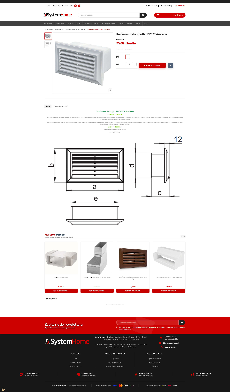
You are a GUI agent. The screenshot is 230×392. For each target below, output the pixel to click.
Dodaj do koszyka (152, 65)
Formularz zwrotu (75, 366)
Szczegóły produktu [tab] (61, 106)
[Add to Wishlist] (170, 65)
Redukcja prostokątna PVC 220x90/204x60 (169, 277)
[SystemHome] (57, 15)
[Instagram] (79, 6)
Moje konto (56, 5)
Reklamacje (154, 366)
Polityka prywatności (115, 362)
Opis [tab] (48, 106)
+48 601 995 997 (180, 6)
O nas (75, 359)
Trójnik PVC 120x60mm (61, 277)
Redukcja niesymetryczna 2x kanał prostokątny (97, 277)
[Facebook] (75, 6)
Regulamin (115, 359)
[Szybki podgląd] (75, 244)
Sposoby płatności (155, 359)
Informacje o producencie (124, 49)
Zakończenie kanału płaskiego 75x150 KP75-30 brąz (133, 278)
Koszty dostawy (154, 362)
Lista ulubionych (67, 5)
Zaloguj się (47, 5)
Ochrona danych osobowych (115, 366)
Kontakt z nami (75, 362)
